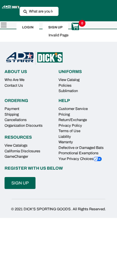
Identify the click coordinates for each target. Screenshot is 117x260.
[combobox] (37, 11)
